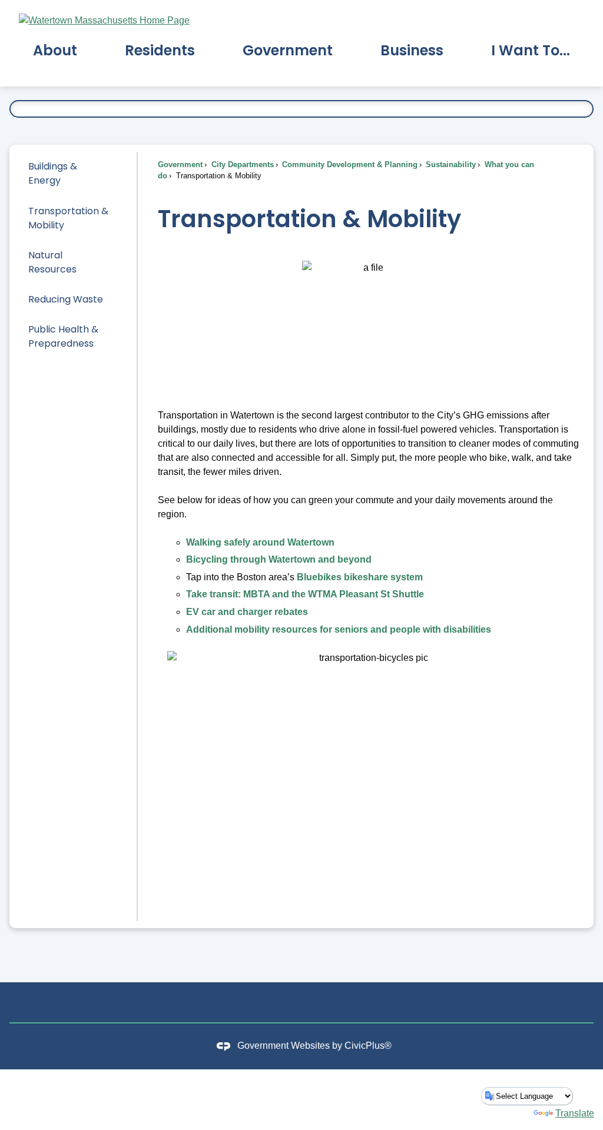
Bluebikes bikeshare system (360, 577)
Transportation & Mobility (68, 218)
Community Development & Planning (349, 164)
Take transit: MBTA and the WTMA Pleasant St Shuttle (305, 594)
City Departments (241, 164)
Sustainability (449, 164)
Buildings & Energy (52, 173)
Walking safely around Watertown (260, 542)
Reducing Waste (65, 299)
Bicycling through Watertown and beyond (279, 559)
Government (180, 164)
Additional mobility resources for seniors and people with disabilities (338, 629)
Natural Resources (52, 262)
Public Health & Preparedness (63, 336)
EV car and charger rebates (247, 612)
